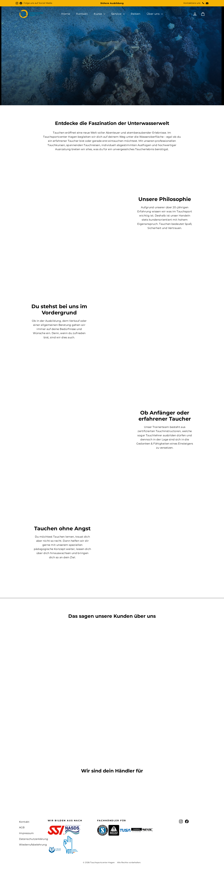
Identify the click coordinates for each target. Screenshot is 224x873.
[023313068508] (203, 3)
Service (116, 14)
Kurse (98, 14)
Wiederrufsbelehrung (31, 844)
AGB (22, 827)
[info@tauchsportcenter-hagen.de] (207, 3)
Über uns (153, 14)
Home (65, 14)
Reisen (135, 14)
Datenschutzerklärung (31, 839)
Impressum (26, 833)
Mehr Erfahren (100, 94)
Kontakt (82, 14)
